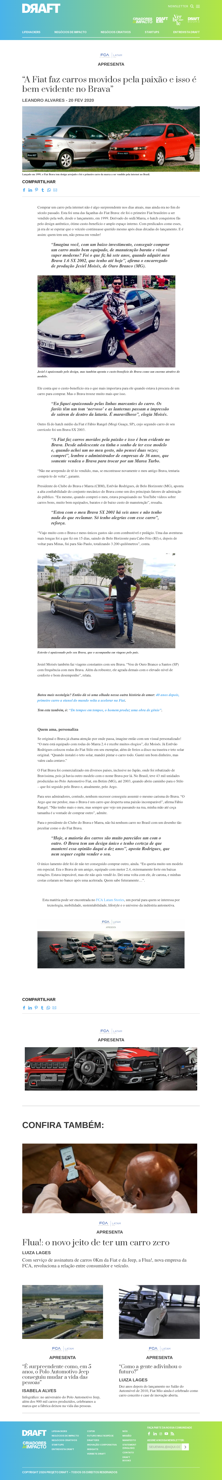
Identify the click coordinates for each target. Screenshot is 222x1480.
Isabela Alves (39, 1390)
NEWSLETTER (178, 6)
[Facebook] (24, 190)
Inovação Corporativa (102, 1445)
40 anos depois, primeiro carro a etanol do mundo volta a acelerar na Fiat (108, 697)
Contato (128, 1453)
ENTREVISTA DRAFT (186, 32)
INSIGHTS (92, 1449)
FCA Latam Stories (110, 899)
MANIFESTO (129, 1440)
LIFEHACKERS (31, 32)
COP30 (91, 1431)
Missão (126, 1436)
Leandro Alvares (43, 100)
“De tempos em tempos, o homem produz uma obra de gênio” (115, 710)
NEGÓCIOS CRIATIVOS (116, 32)
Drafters (93, 1440)
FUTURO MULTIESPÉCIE (100, 1436)
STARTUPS (152, 32)
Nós (124, 1431)
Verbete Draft (96, 1454)
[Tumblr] (43, 190)
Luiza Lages (36, 1252)
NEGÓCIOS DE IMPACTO (70, 32)
